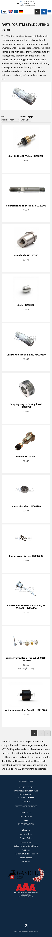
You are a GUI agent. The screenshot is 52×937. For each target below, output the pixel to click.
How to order (26, 816)
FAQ (26, 820)
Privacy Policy (26, 838)
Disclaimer (26, 841)
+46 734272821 (26, 787)
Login (4, 11)
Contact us (26, 812)
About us (26, 830)
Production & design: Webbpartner (26, 931)
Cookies (26, 849)
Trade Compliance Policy (26, 853)
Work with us (26, 834)
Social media (26, 857)
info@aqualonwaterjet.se (26, 790)
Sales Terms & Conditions (26, 845)
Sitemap (26, 861)
